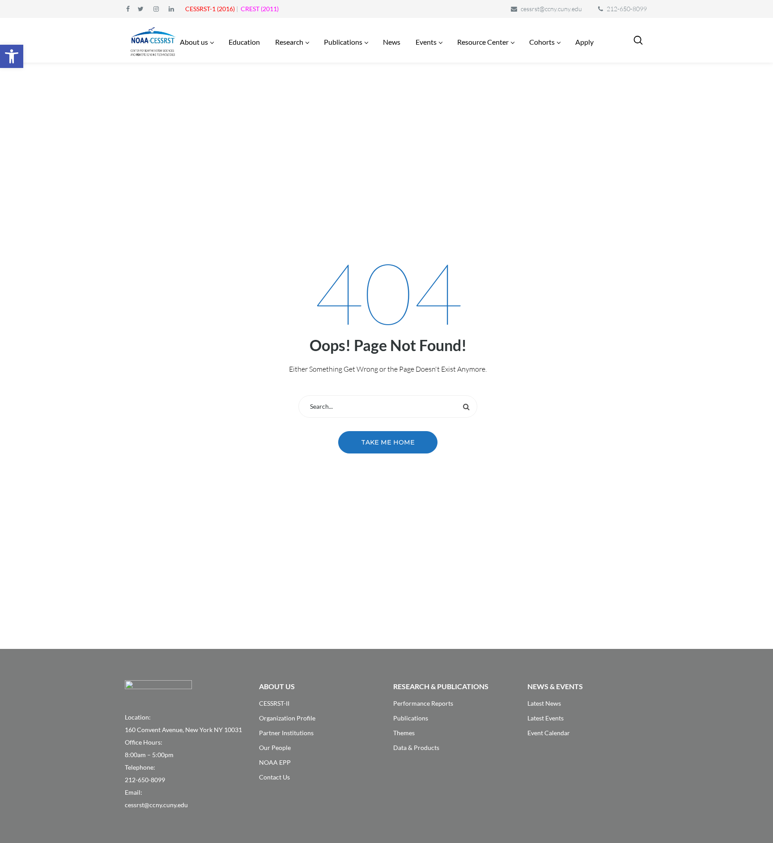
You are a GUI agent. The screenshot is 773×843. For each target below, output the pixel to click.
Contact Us (274, 777)
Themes (404, 733)
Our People (275, 747)
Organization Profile (287, 718)
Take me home (388, 442)
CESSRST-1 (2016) (210, 9)
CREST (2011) (260, 9)
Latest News (544, 703)
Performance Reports (423, 703)
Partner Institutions (286, 733)
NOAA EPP (275, 762)
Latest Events (545, 718)
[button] (11, 56)
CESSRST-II (274, 703)
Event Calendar (548, 733)
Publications (410, 718)
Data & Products (416, 747)
